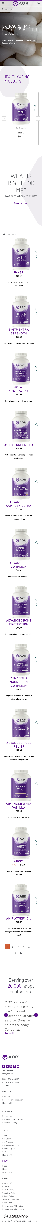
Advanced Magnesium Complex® (19, 681)
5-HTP (18, 272)
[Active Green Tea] (21, 426)
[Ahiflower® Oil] (21, 900)
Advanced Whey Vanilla (19, 805)
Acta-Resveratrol (19, 389)
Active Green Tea (18, 445)
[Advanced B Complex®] (21, 544)
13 (15, 953)
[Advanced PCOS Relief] (21, 724)
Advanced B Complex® (18, 564)
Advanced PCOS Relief (18, 744)
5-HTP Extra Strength (19, 331)
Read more (36, 902)
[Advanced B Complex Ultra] (21, 483)
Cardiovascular (21, 128)
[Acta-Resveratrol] (21, 369)
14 (21, 953)
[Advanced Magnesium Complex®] (21, 659)
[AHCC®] (21, 843)
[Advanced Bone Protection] (21, 602)
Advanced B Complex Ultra (18, 503)
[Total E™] (35, 106)
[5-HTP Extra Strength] (21, 311)
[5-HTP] (21, 254)
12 (35, 947)
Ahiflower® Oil (18, 918)
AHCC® (19, 861)
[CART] (38, 3)
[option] (21, 118)
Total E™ (21, 133)
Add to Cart (35, 109)
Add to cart (36, 256)
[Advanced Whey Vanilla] (21, 785)
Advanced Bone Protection (18, 622)
